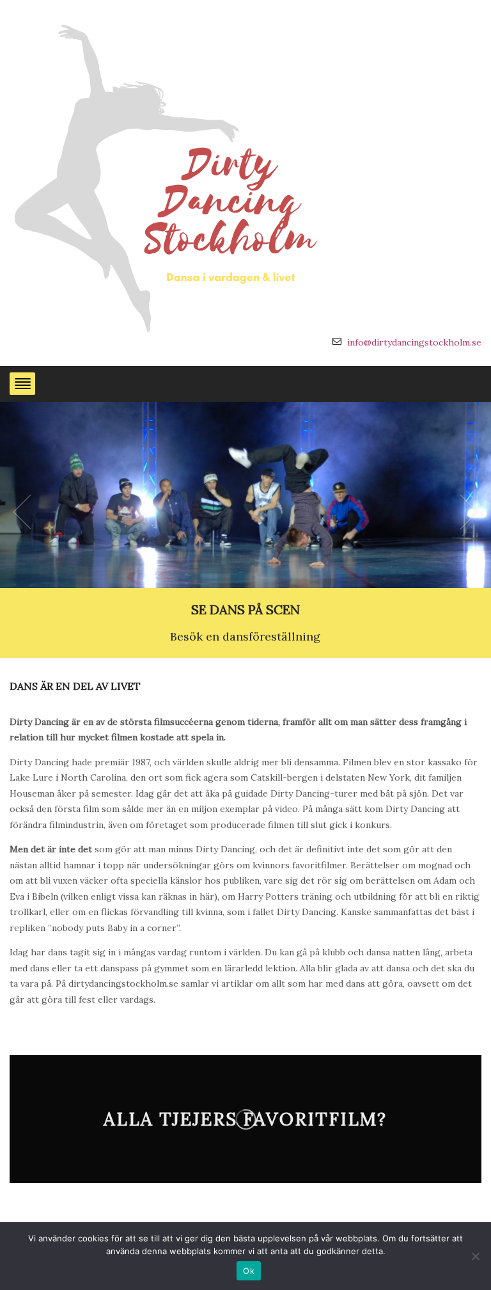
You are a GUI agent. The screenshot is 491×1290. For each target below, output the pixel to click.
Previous (22, 512)
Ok (248, 1271)
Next (469, 512)
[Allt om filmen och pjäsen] (169, 175)
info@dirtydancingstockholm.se (414, 342)
